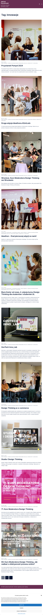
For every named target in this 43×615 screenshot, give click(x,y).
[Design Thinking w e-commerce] (21, 382)
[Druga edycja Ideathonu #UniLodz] (21, 96)
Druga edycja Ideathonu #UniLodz (15, 123)
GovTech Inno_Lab (9, 347)
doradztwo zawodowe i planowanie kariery (10, 232)
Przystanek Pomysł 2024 (12, 66)
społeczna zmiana (32, 119)
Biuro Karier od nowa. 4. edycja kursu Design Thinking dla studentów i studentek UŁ (20, 293)
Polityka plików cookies (21, 613)
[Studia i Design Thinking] (21, 436)
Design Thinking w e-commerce (15, 408)
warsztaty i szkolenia (33, 63)
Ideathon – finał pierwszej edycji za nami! (19, 236)
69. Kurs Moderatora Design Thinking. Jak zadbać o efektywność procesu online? (19, 563)
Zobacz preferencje (21, 611)
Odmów (21, 608)
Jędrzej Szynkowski (5, 2)
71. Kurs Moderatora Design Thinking (17, 509)
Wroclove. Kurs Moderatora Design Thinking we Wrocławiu (20, 179)
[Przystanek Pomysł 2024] (21, 39)
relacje (25, 63)
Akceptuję (21, 604)
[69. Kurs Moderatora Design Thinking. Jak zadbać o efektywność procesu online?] (21, 539)
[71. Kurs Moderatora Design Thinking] (21, 486)
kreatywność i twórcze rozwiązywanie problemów (12, 63)
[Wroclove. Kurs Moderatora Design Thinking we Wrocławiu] (21, 152)
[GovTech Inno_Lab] (21, 324)
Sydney (26, 586)
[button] (41, 595)
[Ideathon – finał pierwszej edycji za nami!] (21, 209)
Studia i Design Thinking (11, 459)
